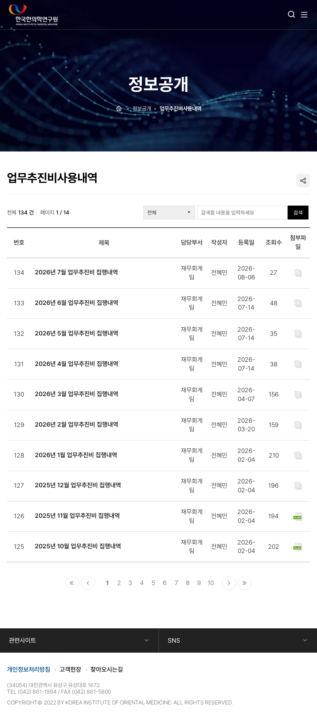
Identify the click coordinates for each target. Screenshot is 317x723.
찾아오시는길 (106, 669)
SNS (174, 640)
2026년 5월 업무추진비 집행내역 (76, 333)
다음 (229, 583)
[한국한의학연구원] (33, 15)
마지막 (245, 583)
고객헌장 (70, 669)
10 (211, 583)
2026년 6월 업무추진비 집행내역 (76, 302)
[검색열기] (291, 14)
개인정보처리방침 (28, 669)
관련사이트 (22, 640)
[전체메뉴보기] (304, 14)
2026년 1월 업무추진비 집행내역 (76, 455)
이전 (88, 583)
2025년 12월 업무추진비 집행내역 (78, 485)
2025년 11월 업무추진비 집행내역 (77, 515)
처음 (72, 583)
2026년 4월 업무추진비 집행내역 (76, 363)
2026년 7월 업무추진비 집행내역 (76, 272)
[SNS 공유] (303, 180)
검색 (298, 212)
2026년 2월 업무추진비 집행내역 (76, 424)
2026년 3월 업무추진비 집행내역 (76, 394)
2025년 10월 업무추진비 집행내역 (78, 546)
